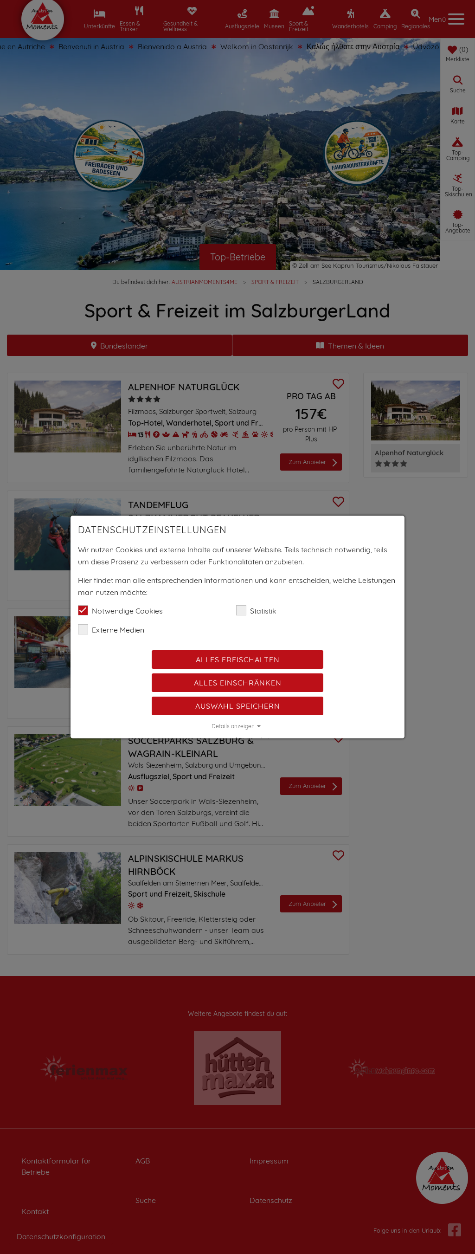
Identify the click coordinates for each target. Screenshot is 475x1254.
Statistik (263, 610)
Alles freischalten (238, 659)
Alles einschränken (238, 682)
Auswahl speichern (237, 706)
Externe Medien (118, 629)
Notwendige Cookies (127, 610)
